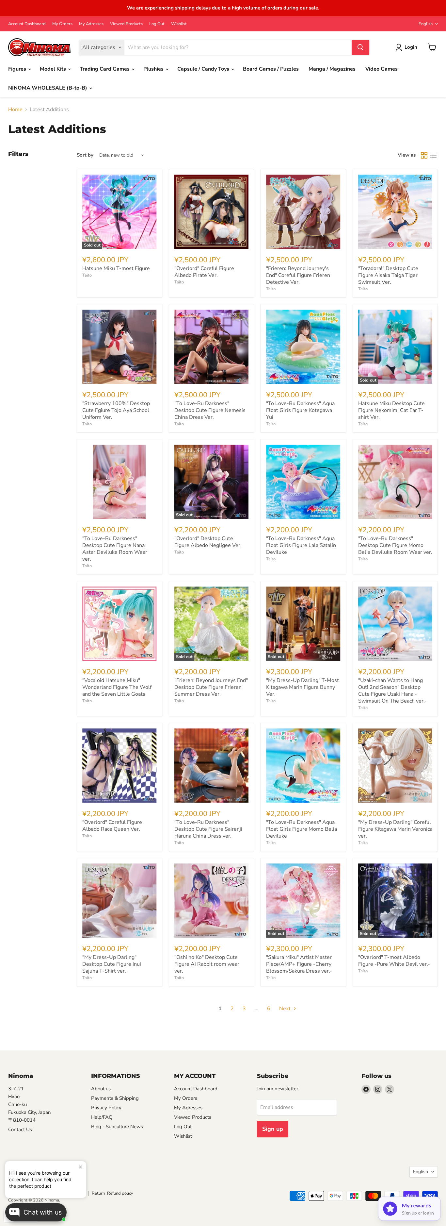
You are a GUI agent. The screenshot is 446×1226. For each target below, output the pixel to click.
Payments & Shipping (115, 1098)
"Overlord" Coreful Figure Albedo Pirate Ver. (204, 272)
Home (15, 109)
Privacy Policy (106, 1107)
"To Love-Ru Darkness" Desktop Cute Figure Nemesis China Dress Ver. (210, 410)
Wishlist (179, 24)
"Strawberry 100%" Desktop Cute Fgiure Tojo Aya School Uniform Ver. (116, 410)
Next (285, 1008)
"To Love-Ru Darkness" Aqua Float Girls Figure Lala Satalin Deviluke (301, 545)
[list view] (433, 155)
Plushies (154, 69)
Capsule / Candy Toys (204, 69)
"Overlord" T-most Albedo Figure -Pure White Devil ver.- (394, 961)
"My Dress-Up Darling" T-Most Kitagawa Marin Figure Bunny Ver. (302, 687)
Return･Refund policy (112, 1193)
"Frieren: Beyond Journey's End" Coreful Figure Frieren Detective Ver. (298, 275)
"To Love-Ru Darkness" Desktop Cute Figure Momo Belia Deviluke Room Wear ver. (395, 545)
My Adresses (91, 24)
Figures (17, 69)
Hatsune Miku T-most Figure (116, 268)
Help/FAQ (102, 1117)
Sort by (85, 155)
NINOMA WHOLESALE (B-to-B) (48, 88)
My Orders (62, 24)
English (426, 24)
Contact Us (20, 1129)
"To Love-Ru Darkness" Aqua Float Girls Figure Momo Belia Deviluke (301, 829)
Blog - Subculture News (117, 1126)
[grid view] (424, 155)
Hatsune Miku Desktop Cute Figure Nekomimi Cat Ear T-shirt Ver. (391, 410)
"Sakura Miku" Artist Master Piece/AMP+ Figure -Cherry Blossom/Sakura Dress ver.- (299, 964)
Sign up (272, 1129)
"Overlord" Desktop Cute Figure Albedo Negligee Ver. (208, 542)
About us (101, 1088)
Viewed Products (126, 24)
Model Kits (53, 69)
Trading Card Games (105, 69)
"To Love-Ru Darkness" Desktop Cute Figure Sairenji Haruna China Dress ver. (208, 829)
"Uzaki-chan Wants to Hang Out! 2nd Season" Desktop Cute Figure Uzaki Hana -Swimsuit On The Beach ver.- (392, 691)
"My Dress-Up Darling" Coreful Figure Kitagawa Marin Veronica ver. (395, 829)
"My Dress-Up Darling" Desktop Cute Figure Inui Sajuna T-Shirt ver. (111, 964)
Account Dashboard (27, 24)
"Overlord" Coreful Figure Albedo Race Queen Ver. (112, 826)
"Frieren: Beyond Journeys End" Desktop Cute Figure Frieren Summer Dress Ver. (211, 687)
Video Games (381, 69)
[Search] (360, 47)
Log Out (157, 24)
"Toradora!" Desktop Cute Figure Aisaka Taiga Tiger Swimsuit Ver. (388, 275)
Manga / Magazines (332, 69)
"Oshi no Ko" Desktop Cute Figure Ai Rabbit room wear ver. (206, 964)
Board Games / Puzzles (271, 69)
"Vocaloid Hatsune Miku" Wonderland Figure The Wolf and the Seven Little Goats (116, 687)
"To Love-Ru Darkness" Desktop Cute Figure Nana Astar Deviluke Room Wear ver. (114, 549)
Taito (87, 275)
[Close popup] (80, 1167)
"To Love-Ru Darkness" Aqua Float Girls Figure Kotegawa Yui (300, 410)
